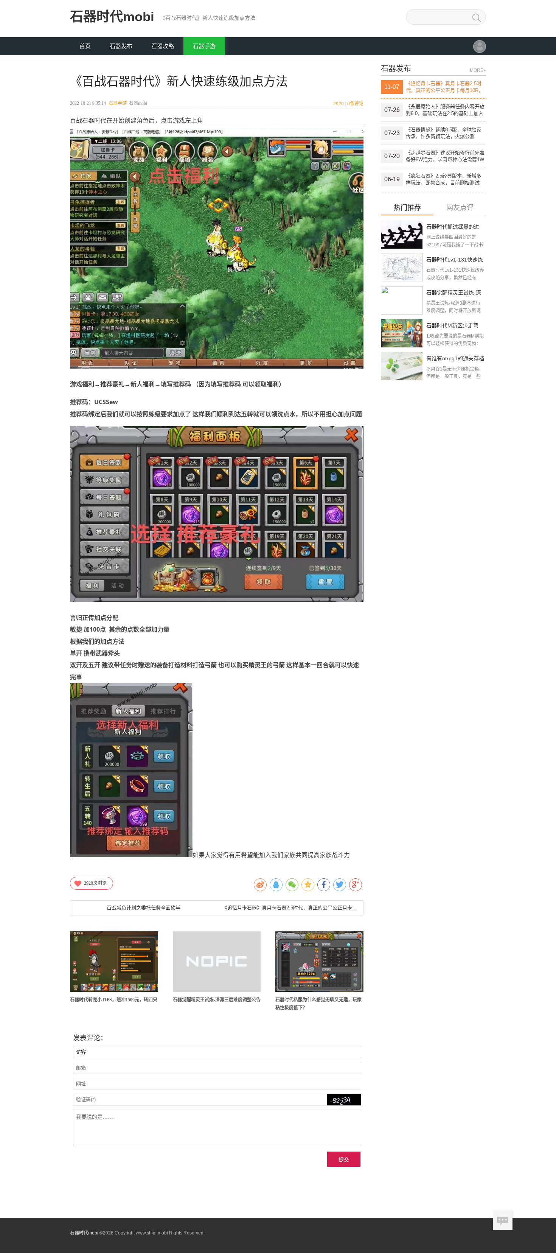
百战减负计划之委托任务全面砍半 (143, 908)
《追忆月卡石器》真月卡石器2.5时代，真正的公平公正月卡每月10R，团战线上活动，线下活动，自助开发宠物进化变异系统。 (289, 908)
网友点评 (460, 208)
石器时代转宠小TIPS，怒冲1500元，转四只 (113, 999)
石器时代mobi (112, 16)
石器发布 (121, 46)
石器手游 (204, 46)
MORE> (478, 70)
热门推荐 (407, 208)
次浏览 (95, 883)
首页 (85, 46)
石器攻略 (162, 46)
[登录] (479, 50)
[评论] (503, 1220)
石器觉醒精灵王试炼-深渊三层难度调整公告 (217, 999)
